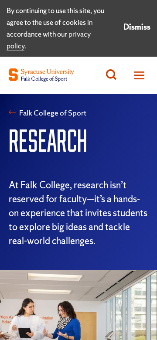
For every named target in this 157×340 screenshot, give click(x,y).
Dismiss (136, 27)
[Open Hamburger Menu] (136, 75)
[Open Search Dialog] (111, 75)
